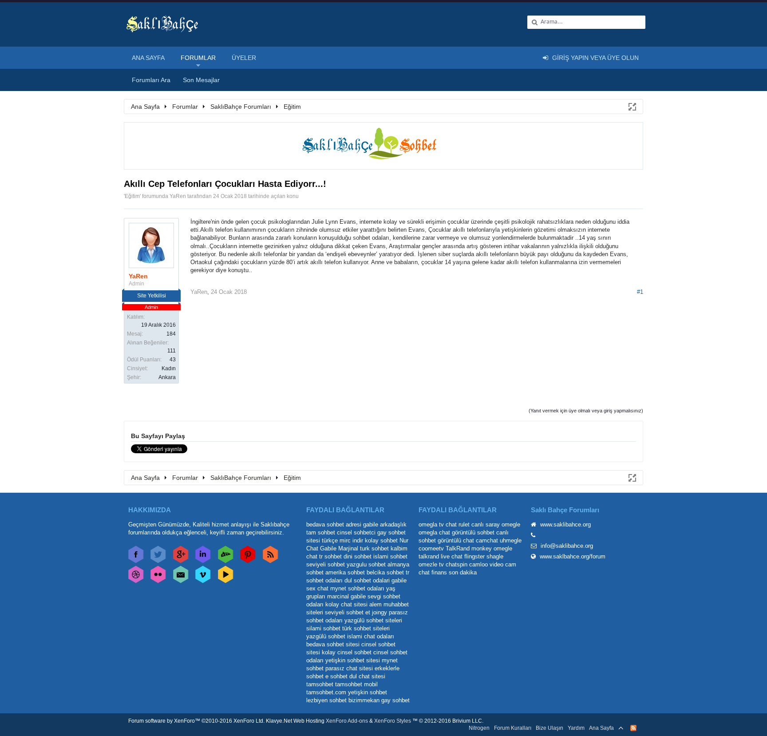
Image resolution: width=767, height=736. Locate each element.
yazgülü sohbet (325, 636)
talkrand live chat (441, 556)
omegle (511, 524)
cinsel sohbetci (356, 532)
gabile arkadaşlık (385, 524)
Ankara (167, 377)
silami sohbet (323, 628)
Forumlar (198, 57)
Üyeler (244, 57)
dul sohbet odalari (367, 580)
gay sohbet (395, 700)
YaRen (178, 196)
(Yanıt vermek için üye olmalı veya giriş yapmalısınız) (586, 410)
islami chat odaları (370, 636)
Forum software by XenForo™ (196, 721)
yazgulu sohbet (366, 564)
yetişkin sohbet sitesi (352, 660)
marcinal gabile (346, 596)
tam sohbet (320, 532)
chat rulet (458, 524)
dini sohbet (358, 556)
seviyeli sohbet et (347, 612)
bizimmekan (364, 700)
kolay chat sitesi (346, 604)
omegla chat (434, 532)
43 (173, 359)
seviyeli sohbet (325, 564)
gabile (399, 580)
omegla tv (431, 524)
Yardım (576, 728)
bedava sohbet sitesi (333, 644)
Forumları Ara (151, 79)
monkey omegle (491, 548)
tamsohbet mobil (356, 684)
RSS (633, 728)
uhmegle (511, 540)
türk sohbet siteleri (366, 628)
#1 (640, 292)
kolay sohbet (381, 540)
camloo (478, 564)
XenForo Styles (392, 721)
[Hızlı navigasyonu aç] (631, 106)
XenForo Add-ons (347, 721)
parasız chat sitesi (349, 668)
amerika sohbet (345, 572)
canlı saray (485, 524)
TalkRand (458, 548)
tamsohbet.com (326, 692)
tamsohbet (319, 684)
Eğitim (132, 196)
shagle (494, 556)
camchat (487, 540)
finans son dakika (454, 572)
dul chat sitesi (367, 676)
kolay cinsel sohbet (347, 652)
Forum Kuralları (512, 728)
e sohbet (336, 676)
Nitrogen (479, 728)
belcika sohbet (385, 572)
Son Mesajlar (201, 79)
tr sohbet (330, 556)
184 (171, 334)
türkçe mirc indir (342, 540)
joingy (379, 612)
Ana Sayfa (148, 57)
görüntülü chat (456, 540)
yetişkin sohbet (367, 692)
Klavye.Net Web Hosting (295, 721)
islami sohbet (390, 556)
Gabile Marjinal (339, 548)
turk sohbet (374, 548)
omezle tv (431, 564)
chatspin (456, 564)
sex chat (317, 588)
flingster (474, 556)
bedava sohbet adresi (333, 524)
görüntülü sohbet (473, 532)
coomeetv (431, 548)
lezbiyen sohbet (326, 700)
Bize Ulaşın (549, 728)
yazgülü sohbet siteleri (373, 620)
